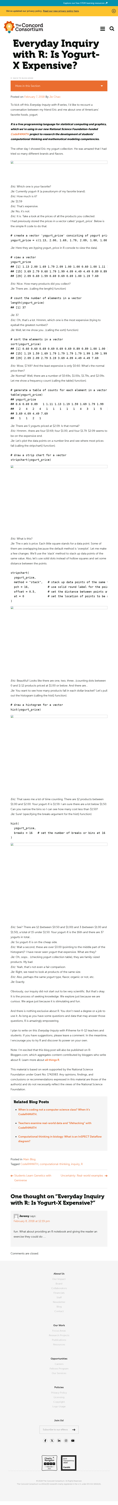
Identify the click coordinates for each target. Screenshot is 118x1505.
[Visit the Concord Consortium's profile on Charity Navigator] (49, 1461)
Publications (59, 1339)
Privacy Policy (59, 1392)
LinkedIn (59, 1440)
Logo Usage (59, 1406)
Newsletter (59, 1302)
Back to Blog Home (23, 78)
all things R (52, 1060)
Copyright (59, 1401)
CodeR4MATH (20, 134)
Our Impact (59, 1279)
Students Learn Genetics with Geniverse (32, 1178)
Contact (59, 1311)
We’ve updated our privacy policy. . (42, 11)
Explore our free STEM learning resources (84, 3)
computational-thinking (55, 1164)
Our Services (59, 1373)
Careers (59, 1364)
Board (59, 1283)
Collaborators (59, 1288)
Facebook (45, 1440)
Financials (59, 1292)
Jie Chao (54, 96)
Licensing (59, 1397)
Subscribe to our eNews (55, 1429)
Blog (59, 1306)
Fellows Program (59, 1368)
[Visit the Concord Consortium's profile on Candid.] (67, 1461)
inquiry (75, 1164)
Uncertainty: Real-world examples (82, 1175)
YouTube (73, 1440)
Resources (59, 1344)
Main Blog (29, 1159)
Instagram (66, 1440)
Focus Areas (59, 1330)
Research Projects (59, 1335)
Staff (59, 1297)
